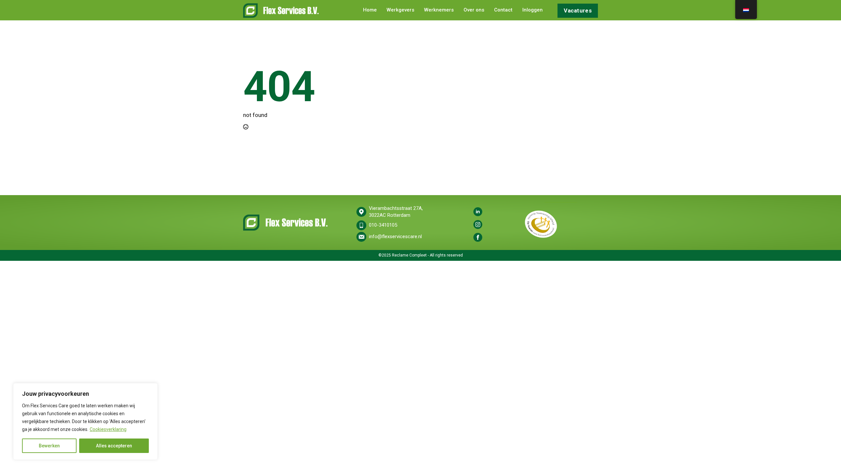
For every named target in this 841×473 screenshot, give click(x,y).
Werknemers (439, 10)
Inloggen (532, 10)
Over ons (474, 10)
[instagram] (477, 224)
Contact (503, 10)
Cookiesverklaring (108, 429)
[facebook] (477, 237)
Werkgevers (400, 10)
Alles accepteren (114, 445)
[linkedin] (477, 211)
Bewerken (49, 445)
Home (370, 10)
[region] (85, 421)
